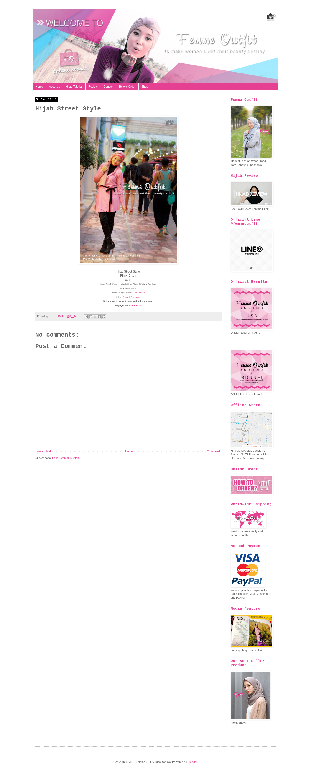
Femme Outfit (134, 305)
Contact (108, 86)
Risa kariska (139, 293)
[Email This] (86, 316)
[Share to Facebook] (99, 316)
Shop (144, 86)
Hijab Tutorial (74, 86)
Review (93, 86)
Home (39, 86)
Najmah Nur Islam (131, 297)
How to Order (127, 86)
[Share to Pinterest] (103, 316)
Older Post (213, 451)
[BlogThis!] (90, 316)
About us (54, 86)
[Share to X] (95, 316)
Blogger (192, 762)
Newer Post (43, 451)
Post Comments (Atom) (66, 458)
